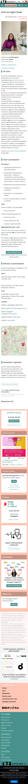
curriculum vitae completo (15, 151)
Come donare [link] (5, 740)
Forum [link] (4, 688)
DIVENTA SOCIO (14, 412)
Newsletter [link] (6, 693)
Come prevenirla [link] (6, 760)
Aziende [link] (3, 748)
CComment (19, 403)
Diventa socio (14, 421)
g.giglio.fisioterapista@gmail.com (16, 308)
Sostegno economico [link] (9, 701)
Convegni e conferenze (16, 464)
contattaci (13, 679)
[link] (26, 1)
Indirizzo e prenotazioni (8, 65)
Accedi (17, 255)
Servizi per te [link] (5, 720)
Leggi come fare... (14, 519)
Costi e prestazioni (7, 61)
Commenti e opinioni (8, 68)
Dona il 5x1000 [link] (5, 743)
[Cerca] (25, 5)
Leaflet (13, 354)
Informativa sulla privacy (14, 778)
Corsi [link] (4, 691)
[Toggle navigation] (2, 5)
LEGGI (14, 481)
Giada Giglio (16, 317)
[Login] (23, 1)
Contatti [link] (3, 728)
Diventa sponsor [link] (6, 737)
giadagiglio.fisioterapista (9, 314)
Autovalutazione (11, 5)
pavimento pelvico (18, 80)
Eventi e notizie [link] (6, 725)
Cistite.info (9, 230)
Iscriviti (14, 604)
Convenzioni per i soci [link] (9, 699)
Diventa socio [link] (6, 696)
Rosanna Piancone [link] (7, 722)
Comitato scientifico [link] (7, 731)
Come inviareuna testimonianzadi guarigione (14, 487)
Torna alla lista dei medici (10, 384)
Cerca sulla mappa (14, 549)
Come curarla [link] (5, 757)
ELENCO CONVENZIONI (14, 585)
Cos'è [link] (2, 754)
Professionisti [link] (5, 745)
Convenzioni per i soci (14, 425)
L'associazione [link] (5, 717)
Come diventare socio (14, 252)
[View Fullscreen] (3, 333)
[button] (19, 1)
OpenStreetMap (19, 354)
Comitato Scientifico (17, 625)
